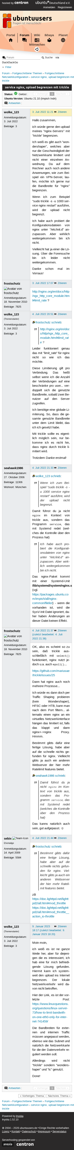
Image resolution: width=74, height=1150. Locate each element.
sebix (8, 838)
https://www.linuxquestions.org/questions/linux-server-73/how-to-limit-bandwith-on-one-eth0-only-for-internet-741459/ (50, 1012)
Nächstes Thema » (59, 1096)
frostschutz (12, 283)
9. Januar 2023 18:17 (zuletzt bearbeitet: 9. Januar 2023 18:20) (48, 930)
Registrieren (65, 7)
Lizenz (5, 1131)
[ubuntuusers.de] (27, 22)
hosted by (8, 3)
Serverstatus (59, 1131)
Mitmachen (37, 45)
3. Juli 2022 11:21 (42, 112)
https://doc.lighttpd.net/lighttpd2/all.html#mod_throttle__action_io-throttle (50, 912)
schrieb (56, 322)
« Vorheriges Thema (32, 1096)
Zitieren (62, 112)
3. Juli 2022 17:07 (42, 283)
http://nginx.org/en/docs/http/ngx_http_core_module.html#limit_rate (51, 296)
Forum (24, 35)
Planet (63, 35)
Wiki (37, 35)
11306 (18, 482)
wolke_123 (11, 112)
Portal (10, 35)
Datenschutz (29, 1131)
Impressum (44, 1131)
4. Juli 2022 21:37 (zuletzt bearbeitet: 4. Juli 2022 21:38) (47, 634)
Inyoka (19, 1116)
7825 (18, 306)
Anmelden (49, 7)
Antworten (14, 103)
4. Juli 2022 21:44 (42, 838)
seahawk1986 (13, 468)
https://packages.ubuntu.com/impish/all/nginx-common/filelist (50, 599)
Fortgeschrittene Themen (27, 73)
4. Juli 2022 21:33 (42, 467)
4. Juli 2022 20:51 (42, 314)
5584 (18, 857)
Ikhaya (49, 35)
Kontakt (16, 1131)
